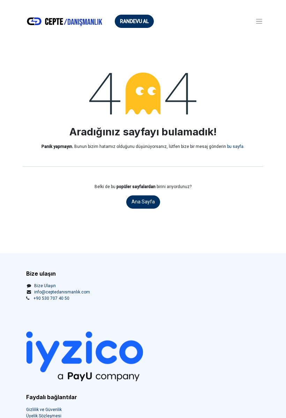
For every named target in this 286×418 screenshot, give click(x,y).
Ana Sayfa (143, 201)
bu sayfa (235, 146)
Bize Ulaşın (45, 285)
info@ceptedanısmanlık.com (62, 292)
